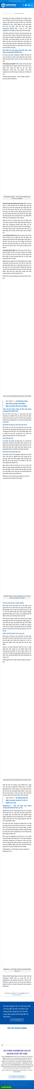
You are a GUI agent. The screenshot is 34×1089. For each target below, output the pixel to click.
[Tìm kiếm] (23, 5)
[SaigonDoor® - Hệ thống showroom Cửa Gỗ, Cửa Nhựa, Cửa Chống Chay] (11, 5)
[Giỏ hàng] (29, 5)
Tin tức (17, 993)
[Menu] (32, 5)
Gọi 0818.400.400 (6, 1087)
